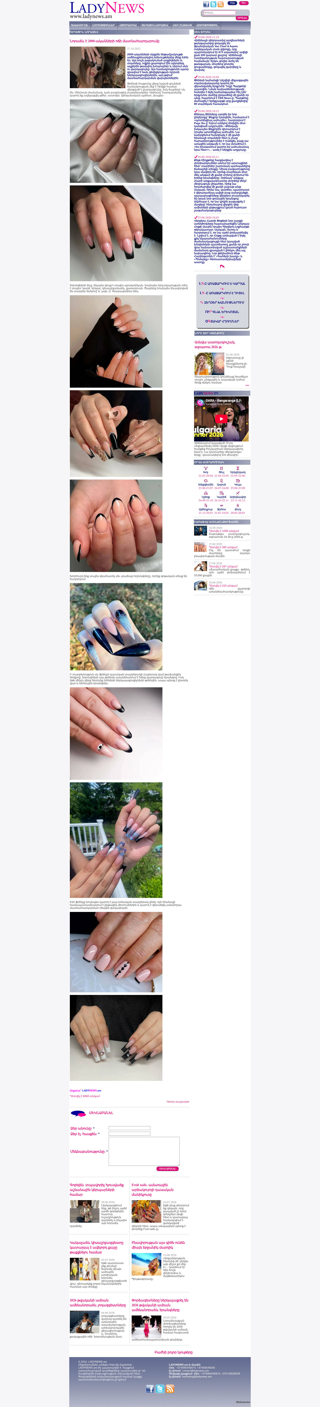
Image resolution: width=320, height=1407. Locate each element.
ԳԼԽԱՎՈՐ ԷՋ (79, 25)
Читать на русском (178, 1101)
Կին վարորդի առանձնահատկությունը (229, 590)
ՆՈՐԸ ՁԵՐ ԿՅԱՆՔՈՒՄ (209, 333)
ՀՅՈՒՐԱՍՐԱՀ (128, 25)
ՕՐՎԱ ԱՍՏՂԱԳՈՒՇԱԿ (209, 462)
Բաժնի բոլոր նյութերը (174, 1352)
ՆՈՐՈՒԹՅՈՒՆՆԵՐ (104, 25)
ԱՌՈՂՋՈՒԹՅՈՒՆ (207, 25)
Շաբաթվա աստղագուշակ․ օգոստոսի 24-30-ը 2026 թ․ (229, 535)
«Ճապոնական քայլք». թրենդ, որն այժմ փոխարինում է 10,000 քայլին (222, 572)
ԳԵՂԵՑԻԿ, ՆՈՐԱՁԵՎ (155, 25)
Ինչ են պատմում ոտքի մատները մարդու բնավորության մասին (222, 553)
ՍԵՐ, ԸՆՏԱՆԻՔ (182, 25)
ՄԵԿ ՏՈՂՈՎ (202, 32)
